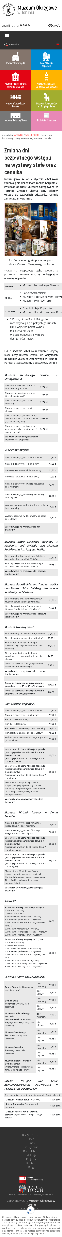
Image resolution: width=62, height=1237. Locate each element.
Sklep (31, 1139)
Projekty (31, 1159)
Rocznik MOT (31, 1151)
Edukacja (31, 1155)
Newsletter (14, 44)
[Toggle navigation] (7, 35)
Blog (31, 1167)
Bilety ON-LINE (31, 1135)
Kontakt (31, 1163)
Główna (18, 134)
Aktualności (32, 134)
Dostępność (31, 1147)
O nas (31, 1143)
